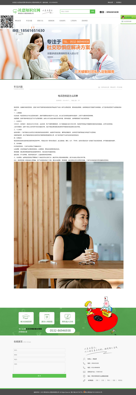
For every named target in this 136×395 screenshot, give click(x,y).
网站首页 (110, 2)
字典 (108, 380)
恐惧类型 (85, 20)
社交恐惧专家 (127, 21)
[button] (134, 52)
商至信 (120, 380)
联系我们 (118, 2)
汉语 (97, 380)
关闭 (1, 30)
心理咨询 (74, 20)
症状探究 (62, 20)
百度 (114, 380)
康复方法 (40, 20)
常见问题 (29, 20)
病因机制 (51, 20)
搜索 (92, 11)
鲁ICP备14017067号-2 (77, 392)
